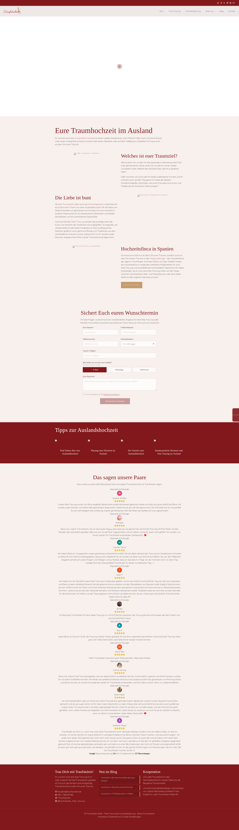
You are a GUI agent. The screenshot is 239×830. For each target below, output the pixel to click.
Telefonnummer (89, 339)
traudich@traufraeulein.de (69, 791)
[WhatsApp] (235, 411)
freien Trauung (77, 221)
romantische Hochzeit (85, 138)
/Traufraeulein (64, 798)
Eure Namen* (88, 327)
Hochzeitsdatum (127, 339)
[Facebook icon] (221, 3)
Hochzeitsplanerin (96, 204)
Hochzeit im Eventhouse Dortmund (116, 787)
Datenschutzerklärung (111, 394)
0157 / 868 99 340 (65, 794)
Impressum (103, 816)
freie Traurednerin (66, 204)
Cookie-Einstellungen (131, 816)
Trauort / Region (89, 351)
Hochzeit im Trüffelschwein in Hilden (117, 793)
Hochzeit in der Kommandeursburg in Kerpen (118, 779)
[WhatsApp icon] (218, 3)
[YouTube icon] (224, 3)
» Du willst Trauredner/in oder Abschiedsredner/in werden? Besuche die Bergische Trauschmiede (161, 780)
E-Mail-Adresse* (127, 327)
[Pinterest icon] (227, 3)
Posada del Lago (157, 258)
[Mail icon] (234, 3)
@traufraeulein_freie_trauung (71, 801)
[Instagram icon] (230, 3)
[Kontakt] (235, 418)
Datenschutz (115, 816)
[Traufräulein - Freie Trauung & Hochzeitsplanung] (12, 11)
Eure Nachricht (88, 376)
